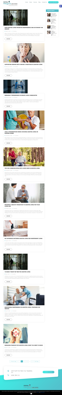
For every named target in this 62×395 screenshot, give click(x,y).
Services (35, 2)
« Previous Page (13, 361)
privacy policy (42, 392)
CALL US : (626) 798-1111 (53, 2)
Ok (31, 393)
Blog (39, 2)
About (30, 2)
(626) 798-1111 (15, 375)
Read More (8, 38)
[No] (60, 392)
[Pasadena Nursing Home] (10, 2)
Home (26, 2)
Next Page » (37, 361)
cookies (38, 392)
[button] (60, 6)
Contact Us (44, 2)
